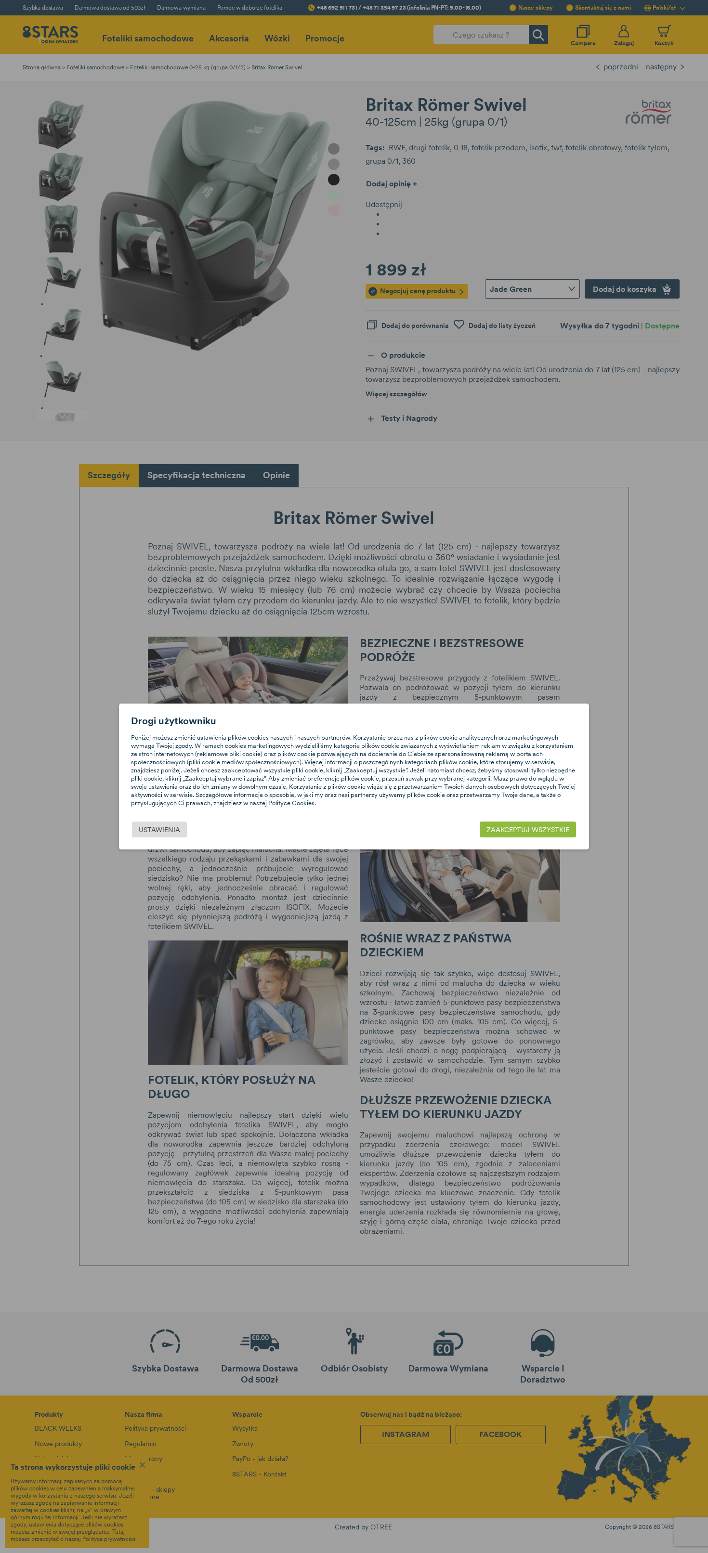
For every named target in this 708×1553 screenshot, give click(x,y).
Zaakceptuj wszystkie (527, 829)
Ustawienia (159, 829)
